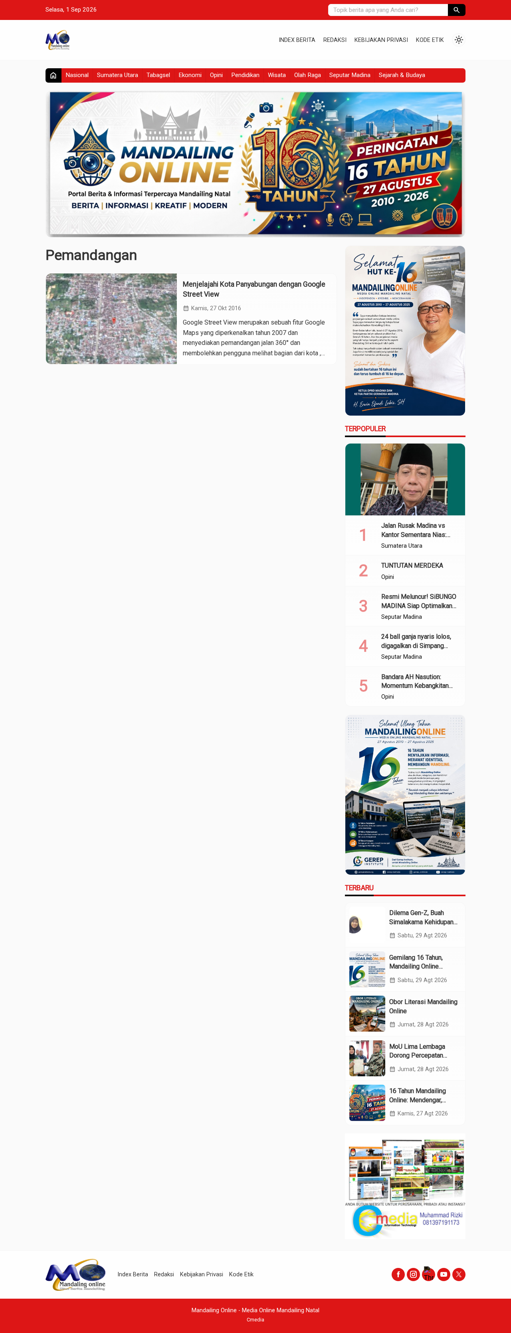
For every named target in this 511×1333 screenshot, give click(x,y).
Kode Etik (430, 40)
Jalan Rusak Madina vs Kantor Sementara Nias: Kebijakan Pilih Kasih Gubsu (419, 534)
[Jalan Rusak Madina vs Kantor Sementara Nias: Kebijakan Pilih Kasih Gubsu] (405, 479)
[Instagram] (413, 1274)
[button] (456, 10)
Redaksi (335, 40)
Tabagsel (158, 75)
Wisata (277, 75)
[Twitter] (458, 1274)
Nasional (77, 75)
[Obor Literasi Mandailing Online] (367, 1014)
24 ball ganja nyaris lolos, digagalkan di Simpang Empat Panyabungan (416, 645)
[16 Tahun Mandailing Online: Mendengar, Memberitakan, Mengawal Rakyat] (367, 1103)
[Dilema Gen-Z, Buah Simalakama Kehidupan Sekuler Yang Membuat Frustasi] (367, 925)
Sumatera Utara (117, 75)
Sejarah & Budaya (402, 75)
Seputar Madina (349, 75)
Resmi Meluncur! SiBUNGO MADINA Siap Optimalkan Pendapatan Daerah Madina (419, 605)
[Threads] (428, 1274)
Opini (216, 75)
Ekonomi (190, 75)
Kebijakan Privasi (381, 40)
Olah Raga (307, 75)
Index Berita (297, 40)
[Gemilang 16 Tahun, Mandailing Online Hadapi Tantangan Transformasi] (367, 969)
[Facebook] (398, 1274)
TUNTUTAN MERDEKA (412, 565)
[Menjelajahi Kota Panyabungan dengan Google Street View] (111, 318)
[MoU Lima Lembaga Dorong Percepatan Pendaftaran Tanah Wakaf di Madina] (367, 1058)
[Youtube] (443, 1274)
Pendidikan (245, 75)
